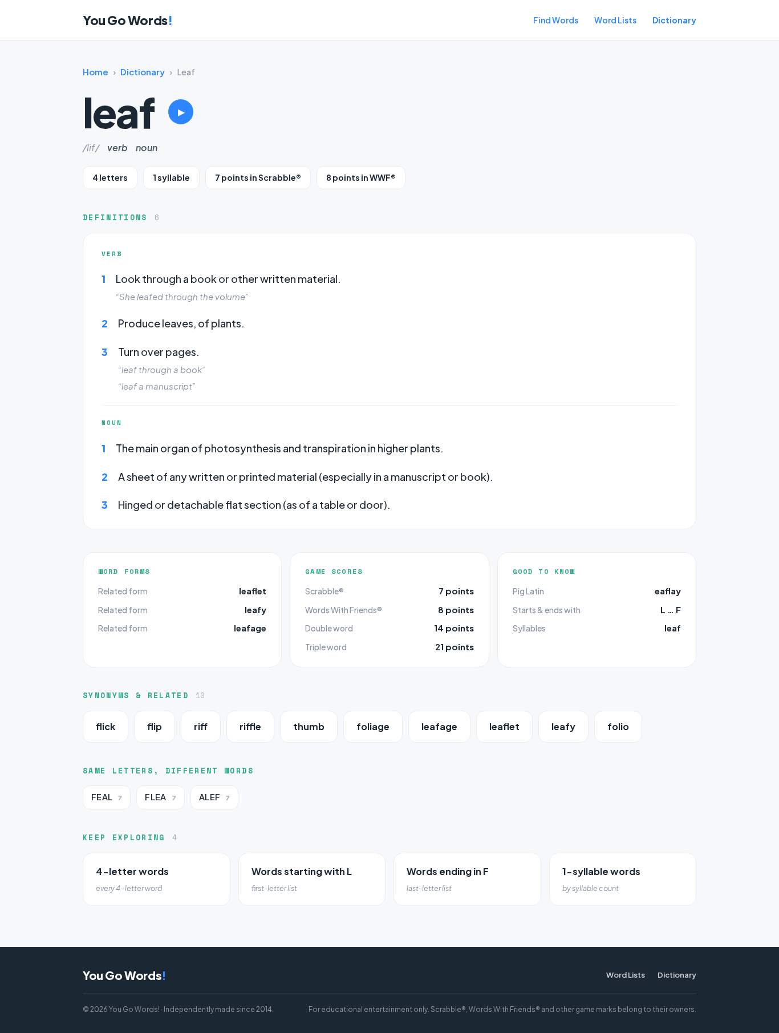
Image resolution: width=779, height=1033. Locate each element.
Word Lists (615, 20)
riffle (250, 726)
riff (201, 726)
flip (154, 726)
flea (160, 797)
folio (618, 726)
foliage (373, 726)
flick (105, 726)
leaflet (252, 590)
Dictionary (674, 20)
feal (106, 797)
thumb (308, 726)
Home (95, 71)
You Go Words (127, 20)
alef (214, 797)
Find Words (555, 20)
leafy (255, 609)
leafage (250, 627)
